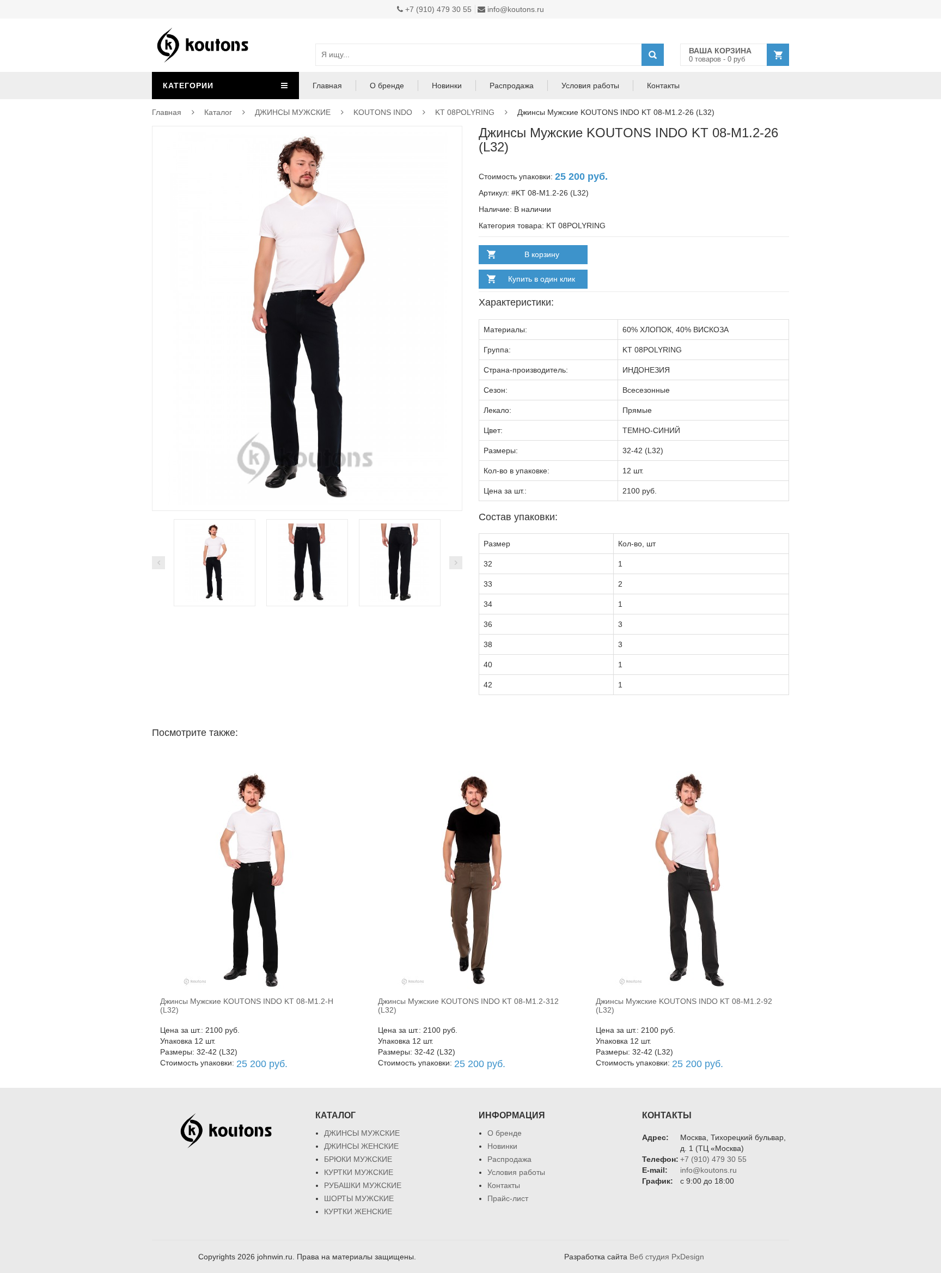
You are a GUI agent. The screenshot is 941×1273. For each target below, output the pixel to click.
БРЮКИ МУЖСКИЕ (358, 1159)
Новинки (447, 85)
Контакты (663, 85)
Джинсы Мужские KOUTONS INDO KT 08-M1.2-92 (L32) (684, 1005)
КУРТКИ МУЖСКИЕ (358, 1172)
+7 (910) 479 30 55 (437, 9)
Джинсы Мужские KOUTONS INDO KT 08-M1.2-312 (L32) (468, 1005)
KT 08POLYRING (464, 112)
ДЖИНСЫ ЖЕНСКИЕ (361, 1146)
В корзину (541, 254)
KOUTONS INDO (382, 112)
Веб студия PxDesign (667, 1256)
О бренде (387, 85)
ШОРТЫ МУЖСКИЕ (359, 1198)
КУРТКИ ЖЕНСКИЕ (358, 1211)
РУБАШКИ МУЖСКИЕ (362, 1185)
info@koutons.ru (514, 9)
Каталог (218, 112)
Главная (327, 85)
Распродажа (512, 85)
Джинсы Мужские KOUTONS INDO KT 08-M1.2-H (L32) (246, 1005)
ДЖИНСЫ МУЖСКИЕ (293, 112)
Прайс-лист (507, 1198)
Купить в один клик (541, 279)
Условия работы (590, 85)
